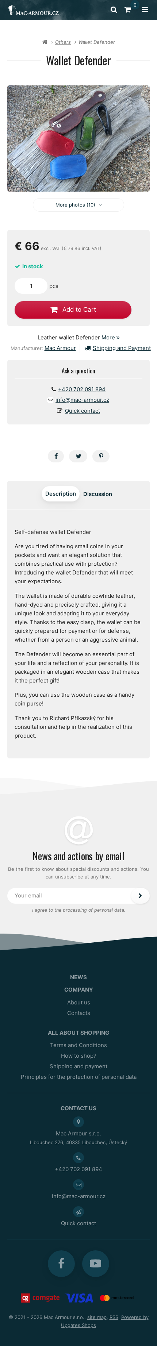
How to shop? (78, 1055)
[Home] (33, 10)
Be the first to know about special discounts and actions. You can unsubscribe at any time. (78, 873)
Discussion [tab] (97, 494)
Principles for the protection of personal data (79, 1076)
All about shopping (78, 1032)
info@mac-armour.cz (82, 399)
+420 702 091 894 (82, 389)
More (109, 337)
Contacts (78, 1013)
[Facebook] (61, 1263)
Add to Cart (79, 309)
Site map (97, 1317)
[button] (56, 456)
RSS (114, 1317)
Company (78, 989)
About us (78, 1002)
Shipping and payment (78, 1066)
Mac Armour (60, 348)
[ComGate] (41, 1297)
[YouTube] (95, 1263)
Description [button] (60, 493)
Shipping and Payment (122, 348)
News (78, 977)
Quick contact (82, 410)
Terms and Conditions (78, 1045)
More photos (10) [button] (75, 205)
